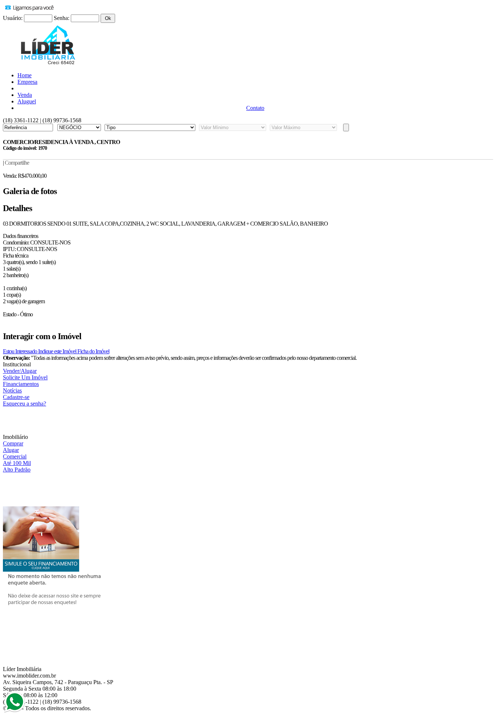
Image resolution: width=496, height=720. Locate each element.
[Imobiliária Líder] (48, 64)
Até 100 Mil (17, 463)
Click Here (14, 702)
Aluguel (26, 101)
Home (24, 75)
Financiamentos (21, 384)
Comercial (15, 456)
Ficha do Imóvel (93, 351)
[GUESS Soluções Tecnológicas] (12, 715)
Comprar (13, 443)
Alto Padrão (17, 469)
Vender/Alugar (20, 371)
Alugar (11, 450)
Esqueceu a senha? (24, 403)
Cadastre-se (16, 397)
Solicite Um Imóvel (25, 377)
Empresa (27, 82)
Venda (24, 95)
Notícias (12, 390)
